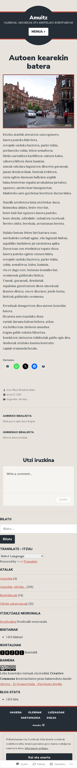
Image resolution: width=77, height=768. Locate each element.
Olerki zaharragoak (14, 604)
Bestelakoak (8, 595)
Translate (30, 561)
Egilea (51, 718)
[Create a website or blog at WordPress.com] (43, 725)
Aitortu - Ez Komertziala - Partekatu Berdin (31, 684)
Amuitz (38, 17)
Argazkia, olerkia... (17, 399)
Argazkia (6, 579)
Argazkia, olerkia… (13, 587)
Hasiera (16, 712)
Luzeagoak (56, 712)
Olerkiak (35, 712)
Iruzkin (63, 499)
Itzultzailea (8, 622)
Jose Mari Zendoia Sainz (20, 389)
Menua (40, 32)
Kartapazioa (30, 718)
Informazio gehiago (36, 748)
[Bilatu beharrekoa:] (38, 529)
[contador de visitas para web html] (12, 652)
